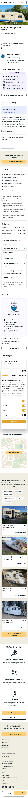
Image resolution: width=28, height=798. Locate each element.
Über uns (4, 743)
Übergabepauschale (8, 231)
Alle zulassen (14, 421)
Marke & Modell (6, 137)
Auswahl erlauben (14, 426)
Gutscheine (4, 747)
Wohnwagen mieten (7, 764)
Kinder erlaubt (18, 491)
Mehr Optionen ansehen (15, 161)
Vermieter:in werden (7, 759)
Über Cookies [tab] (22, 375)
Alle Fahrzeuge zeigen (14, 713)
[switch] (24, 406)
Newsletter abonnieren (14, 734)
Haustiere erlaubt (7, 491)
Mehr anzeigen (7, 131)
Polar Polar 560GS (17, 137)
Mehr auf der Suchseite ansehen (14, 634)
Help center (5, 780)
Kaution (4, 228)
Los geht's (20, 793)
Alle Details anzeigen (7, 148)
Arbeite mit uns (5, 745)
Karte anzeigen (14, 453)
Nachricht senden (14, 348)
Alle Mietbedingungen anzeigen (10, 190)
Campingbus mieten (7, 766)
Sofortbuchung (7, 501)
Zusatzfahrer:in (6, 234)
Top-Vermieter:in (7, 494)
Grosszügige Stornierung (9, 498)
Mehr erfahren (14, 718)
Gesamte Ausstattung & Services (14, 95)
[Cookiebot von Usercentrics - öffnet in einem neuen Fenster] (20, 371)
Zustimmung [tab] (5, 375)
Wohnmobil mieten (7, 761)
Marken (3, 768)
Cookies (3, 750)
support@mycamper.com (9, 777)
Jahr (2, 140)
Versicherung (5, 756)
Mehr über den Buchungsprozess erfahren (14, 796)
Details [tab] (14, 375)
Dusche (21, 498)
